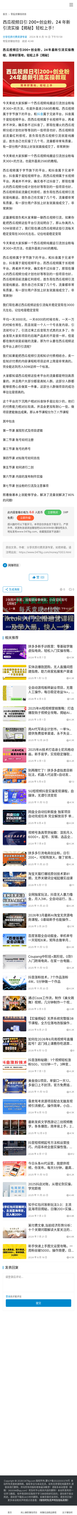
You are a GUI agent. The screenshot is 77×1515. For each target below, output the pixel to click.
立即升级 (25, 517)
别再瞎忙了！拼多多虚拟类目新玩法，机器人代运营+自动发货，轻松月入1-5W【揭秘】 (50, 773)
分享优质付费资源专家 (15, 36)
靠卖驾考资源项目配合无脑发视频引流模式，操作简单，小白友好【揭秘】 (50, 1103)
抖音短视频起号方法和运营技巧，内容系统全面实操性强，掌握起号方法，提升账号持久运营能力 (50, 1145)
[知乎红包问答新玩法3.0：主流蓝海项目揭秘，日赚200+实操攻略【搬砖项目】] (14, 1210)
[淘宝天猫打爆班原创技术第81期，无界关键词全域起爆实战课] (14, 879)
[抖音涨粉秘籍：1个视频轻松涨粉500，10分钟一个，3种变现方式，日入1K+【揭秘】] (14, 1065)
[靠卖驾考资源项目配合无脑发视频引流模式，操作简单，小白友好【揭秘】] (14, 1106)
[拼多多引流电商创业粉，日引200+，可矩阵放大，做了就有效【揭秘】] (14, 858)
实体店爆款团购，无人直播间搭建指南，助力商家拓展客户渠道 (50, 669)
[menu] (71, 4)
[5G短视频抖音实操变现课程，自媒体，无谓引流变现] (14, 796)
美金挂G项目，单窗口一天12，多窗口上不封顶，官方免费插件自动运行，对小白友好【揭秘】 (50, 1083)
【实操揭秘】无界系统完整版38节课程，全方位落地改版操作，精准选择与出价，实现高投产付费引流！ (50, 1021)
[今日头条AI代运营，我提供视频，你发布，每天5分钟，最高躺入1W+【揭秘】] (14, 1168)
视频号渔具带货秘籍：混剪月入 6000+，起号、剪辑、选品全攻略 (50, 835)
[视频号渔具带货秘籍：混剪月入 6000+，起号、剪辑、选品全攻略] (14, 838)
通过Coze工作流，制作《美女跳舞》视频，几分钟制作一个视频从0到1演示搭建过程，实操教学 (51, 1000)
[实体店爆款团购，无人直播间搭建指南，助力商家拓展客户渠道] (14, 672)
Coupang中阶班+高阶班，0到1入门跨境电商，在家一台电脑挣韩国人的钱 (50, 959)
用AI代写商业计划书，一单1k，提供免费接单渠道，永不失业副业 (50, 731)
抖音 (40, 114)
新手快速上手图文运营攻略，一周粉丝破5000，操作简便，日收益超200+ (50, 1248)
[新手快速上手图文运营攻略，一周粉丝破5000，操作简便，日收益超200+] (14, 1251)
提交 (38, 1303)
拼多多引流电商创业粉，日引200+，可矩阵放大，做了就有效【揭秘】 (49, 855)
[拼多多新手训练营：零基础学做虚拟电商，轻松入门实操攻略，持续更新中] (14, 651)
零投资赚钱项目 (11, 41)
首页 (5, 14)
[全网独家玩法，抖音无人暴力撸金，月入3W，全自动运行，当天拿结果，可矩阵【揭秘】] (14, 899)
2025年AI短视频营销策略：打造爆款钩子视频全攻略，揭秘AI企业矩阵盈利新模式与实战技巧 (51, 711)
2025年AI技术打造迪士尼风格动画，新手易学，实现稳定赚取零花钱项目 (51, 752)
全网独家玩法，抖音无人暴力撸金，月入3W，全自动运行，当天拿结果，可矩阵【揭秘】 (50, 897)
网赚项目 (13, 565)
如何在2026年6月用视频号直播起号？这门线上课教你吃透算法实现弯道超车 (50, 1041)
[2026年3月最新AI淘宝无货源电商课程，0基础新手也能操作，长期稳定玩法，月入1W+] (14, 920)
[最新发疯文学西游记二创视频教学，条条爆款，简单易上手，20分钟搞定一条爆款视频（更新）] (14, 1127)
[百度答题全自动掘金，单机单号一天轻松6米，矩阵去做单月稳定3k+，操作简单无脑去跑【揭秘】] (14, 941)
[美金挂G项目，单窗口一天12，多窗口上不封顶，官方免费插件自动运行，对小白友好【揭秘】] (14, 1086)
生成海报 (13, 589)
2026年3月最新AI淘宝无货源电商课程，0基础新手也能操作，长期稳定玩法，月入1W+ (50, 917)
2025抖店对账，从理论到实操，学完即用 (51, 1186)
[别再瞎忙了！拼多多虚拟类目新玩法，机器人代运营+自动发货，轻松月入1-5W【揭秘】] (14, 775)
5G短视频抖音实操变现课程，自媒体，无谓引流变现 (51, 793)
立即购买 (53, 512)
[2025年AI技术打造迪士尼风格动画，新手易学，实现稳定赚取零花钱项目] (14, 755)
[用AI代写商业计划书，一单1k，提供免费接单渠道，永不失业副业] (14, 734)
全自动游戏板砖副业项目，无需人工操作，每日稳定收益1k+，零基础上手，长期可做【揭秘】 (50, 690)
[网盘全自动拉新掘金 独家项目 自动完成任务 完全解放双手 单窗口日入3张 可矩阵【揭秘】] (14, 817)
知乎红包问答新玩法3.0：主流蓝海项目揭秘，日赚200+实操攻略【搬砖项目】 (49, 1207)
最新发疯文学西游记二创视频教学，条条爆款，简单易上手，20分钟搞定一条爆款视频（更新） (50, 1124)
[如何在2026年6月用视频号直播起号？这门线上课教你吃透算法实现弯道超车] (14, 1044)
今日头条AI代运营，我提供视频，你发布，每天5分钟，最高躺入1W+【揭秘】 (49, 1166)
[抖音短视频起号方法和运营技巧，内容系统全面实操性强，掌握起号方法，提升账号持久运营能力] (14, 1148)
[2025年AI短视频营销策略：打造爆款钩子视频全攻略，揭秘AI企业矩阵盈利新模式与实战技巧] (14, 713)
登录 (8, 1296)
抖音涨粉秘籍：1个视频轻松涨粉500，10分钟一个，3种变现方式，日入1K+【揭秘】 (50, 1062)
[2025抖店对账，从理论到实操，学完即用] (14, 1189)
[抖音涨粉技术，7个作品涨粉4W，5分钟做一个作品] (14, 982)
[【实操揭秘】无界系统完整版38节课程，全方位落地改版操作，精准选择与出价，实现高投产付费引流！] (14, 1023)
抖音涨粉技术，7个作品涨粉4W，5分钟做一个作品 (48, 979)
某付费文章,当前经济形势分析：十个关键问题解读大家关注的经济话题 (51, 1228)
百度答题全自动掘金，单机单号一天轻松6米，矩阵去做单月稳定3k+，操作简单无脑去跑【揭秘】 (50, 938)
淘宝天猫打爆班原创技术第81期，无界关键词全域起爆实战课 (50, 876)
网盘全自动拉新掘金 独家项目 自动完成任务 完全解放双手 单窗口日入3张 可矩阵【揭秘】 (49, 814)
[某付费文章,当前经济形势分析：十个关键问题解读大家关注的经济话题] (14, 1230)
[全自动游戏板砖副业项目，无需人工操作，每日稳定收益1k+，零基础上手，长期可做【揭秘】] (14, 693)
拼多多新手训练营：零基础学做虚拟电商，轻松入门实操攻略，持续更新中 (50, 649)
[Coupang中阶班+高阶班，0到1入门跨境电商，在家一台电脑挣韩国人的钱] (14, 961)
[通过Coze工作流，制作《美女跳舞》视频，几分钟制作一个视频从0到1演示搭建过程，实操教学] (14, 1003)
